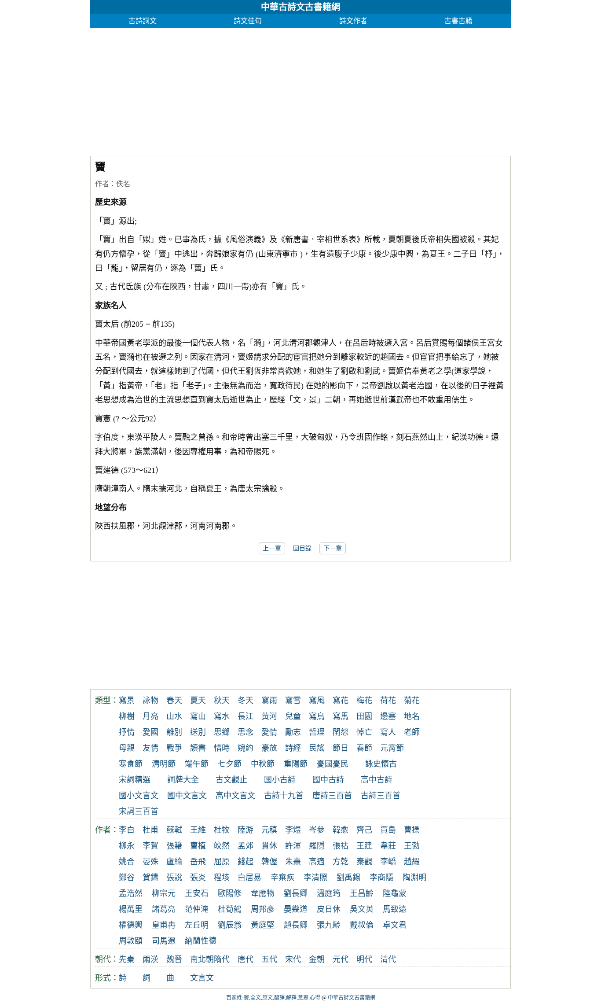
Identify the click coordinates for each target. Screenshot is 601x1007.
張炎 (198, 877)
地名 (412, 716)
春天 (174, 700)
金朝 (317, 959)
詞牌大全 (183, 779)
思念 (245, 732)
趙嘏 (412, 861)
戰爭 (174, 748)
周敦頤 (131, 941)
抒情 (127, 732)
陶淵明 (414, 877)
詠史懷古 (381, 764)
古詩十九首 (284, 795)
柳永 (127, 845)
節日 (340, 748)
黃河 (269, 716)
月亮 (150, 716)
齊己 (364, 830)
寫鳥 (317, 716)
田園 (364, 716)
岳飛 (198, 861)
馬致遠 (395, 909)
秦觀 (364, 861)
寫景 (127, 700)
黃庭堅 (263, 925)
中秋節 (263, 764)
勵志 (293, 732)
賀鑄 (150, 877)
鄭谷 (127, 877)
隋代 (222, 959)
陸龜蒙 (395, 893)
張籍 (174, 845)
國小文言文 (138, 795)
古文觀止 (231, 779)
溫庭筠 (329, 893)
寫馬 (340, 716)
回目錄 (302, 548)
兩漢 (150, 959)
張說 (174, 877)
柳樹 (127, 716)
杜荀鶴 (230, 909)
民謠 (317, 748)
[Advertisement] (300, 89)
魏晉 (174, 959)
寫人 (388, 732)
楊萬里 (131, 909)
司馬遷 (164, 941)
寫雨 (269, 700)
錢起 (245, 861)
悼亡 (364, 732)
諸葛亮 (164, 909)
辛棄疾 (282, 877)
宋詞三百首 (138, 811)
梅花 (364, 700)
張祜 (340, 845)
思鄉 (222, 732)
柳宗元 (164, 893)
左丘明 (197, 925)
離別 (174, 732)
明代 (364, 959)
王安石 (197, 893)
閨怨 (340, 732)
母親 (127, 748)
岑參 (317, 830)
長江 (245, 716)
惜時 (222, 748)
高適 (317, 861)
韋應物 (263, 893)
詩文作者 (353, 21)
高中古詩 (376, 779)
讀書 (198, 748)
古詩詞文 (142, 21)
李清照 (315, 877)
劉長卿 (296, 893)
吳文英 (362, 909)
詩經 (293, 748)
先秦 (127, 959)
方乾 (340, 861)
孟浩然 (131, 893)
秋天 (222, 700)
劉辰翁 (230, 925)
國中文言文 (187, 795)
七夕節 (230, 764)
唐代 (245, 959)
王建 (364, 845)
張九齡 (329, 925)
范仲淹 (197, 909)
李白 (127, 830)
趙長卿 (296, 925)
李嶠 (388, 861)
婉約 (245, 748)
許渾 (293, 845)
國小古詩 (280, 779)
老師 (412, 732)
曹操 (412, 830)
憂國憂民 (332, 764)
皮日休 (329, 909)
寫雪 (293, 700)
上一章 (272, 548)
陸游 (245, 830)
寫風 (317, 700)
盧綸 (174, 861)
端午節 (197, 764)
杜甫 (150, 830)
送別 (198, 732)
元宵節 (392, 748)
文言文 (202, 978)
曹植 (198, 845)
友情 (150, 748)
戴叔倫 (362, 925)
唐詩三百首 (332, 795)
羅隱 (317, 845)
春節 (364, 748)
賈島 (388, 830)
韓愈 (340, 830)
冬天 (245, 700)
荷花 (388, 700)
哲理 (317, 732)
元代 (340, 959)
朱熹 (293, 861)
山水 (174, 716)
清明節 (164, 764)
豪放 (269, 748)
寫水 (222, 716)
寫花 (340, 700)
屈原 (222, 861)
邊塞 (388, 716)
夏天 (198, 700)
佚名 (123, 184)
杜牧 (222, 830)
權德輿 (131, 925)
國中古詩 (328, 779)
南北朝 (202, 959)
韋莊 (388, 845)
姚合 (127, 861)
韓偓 (269, 861)
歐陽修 (230, 893)
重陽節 (296, 764)
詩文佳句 (248, 21)
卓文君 (395, 925)
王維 (198, 830)
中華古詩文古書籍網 (300, 7)
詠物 (150, 700)
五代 (269, 959)
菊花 (412, 700)
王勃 (412, 845)
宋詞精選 (134, 779)
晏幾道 (296, 909)
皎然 (222, 845)
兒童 (293, 716)
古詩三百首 (380, 795)
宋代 (293, 959)
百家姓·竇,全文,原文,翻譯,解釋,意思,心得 (273, 998)
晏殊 (150, 861)
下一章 (332, 548)
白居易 (249, 877)
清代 (388, 959)
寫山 (198, 716)
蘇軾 (174, 830)
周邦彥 (263, 909)
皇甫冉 (164, 925)
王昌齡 (362, 893)
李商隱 (381, 877)
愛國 (150, 732)
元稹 (269, 830)
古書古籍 (458, 21)
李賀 (150, 845)
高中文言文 (235, 795)
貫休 (269, 845)
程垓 (222, 877)
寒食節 (131, 764)
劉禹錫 (348, 877)
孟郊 (245, 845)
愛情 (269, 732)
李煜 (293, 830)
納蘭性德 (200, 941)
